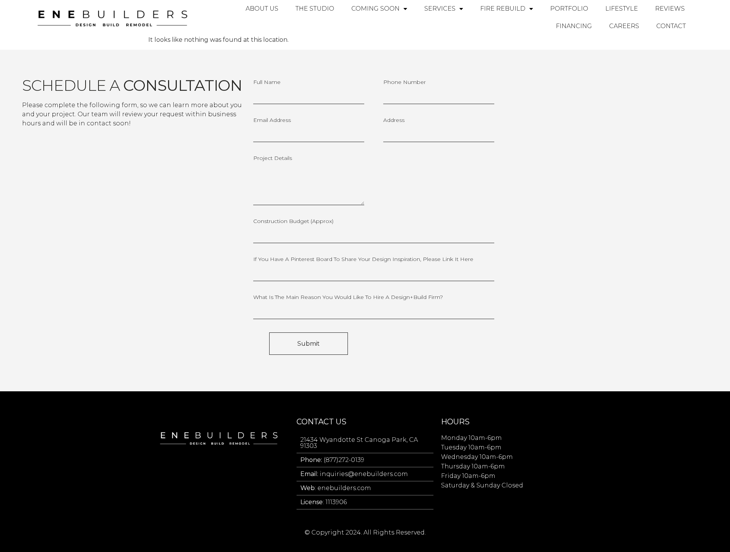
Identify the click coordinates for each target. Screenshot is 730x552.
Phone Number (404, 82)
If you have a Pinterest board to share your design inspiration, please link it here (363, 259)
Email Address (272, 120)
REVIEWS (670, 8)
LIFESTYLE (621, 8)
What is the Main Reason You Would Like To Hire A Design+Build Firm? (348, 297)
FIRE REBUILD (502, 8)
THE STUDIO (314, 8)
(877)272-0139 (332, 459)
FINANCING (574, 26)
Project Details (272, 158)
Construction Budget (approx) (293, 221)
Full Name (267, 82)
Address (394, 120)
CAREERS (624, 26)
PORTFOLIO (569, 8)
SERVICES (439, 8)
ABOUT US (262, 8)
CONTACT (671, 26)
